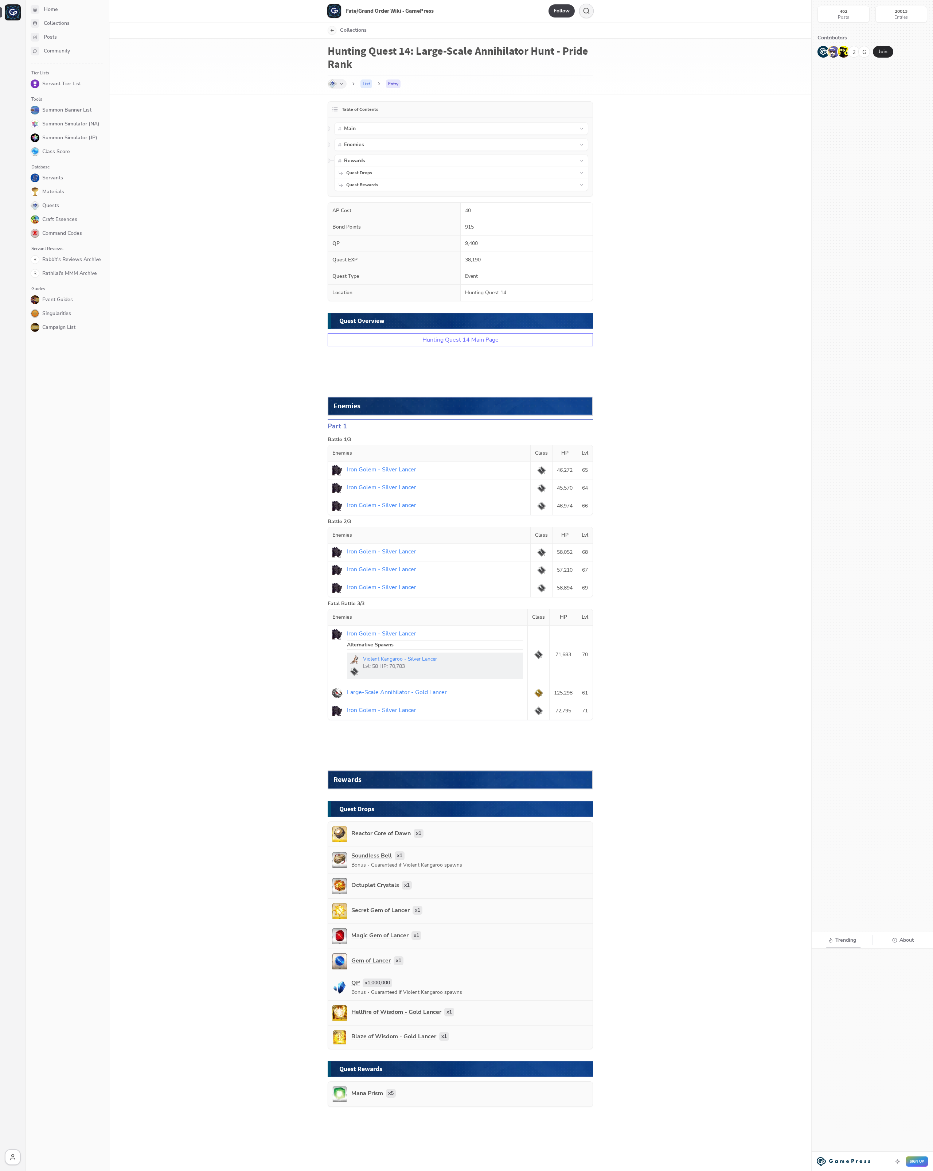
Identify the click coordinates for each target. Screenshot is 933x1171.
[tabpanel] (872, 1059)
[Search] (586, 11)
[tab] (842, 940)
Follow (562, 10)
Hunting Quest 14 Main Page (460, 340)
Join (883, 51)
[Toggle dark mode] (897, 1161)
